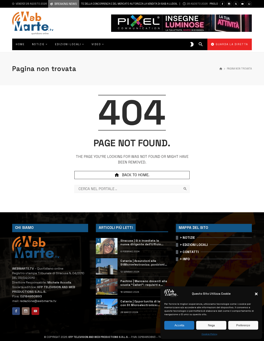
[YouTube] (242, 4)
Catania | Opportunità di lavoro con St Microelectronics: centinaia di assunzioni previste (144, 303)
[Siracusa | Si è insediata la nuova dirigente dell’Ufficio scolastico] (107, 246)
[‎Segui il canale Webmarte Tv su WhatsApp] (249, 4)
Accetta (179, 325)
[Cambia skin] (192, 44)
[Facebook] (222, 4)
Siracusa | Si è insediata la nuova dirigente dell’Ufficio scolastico (140, 242)
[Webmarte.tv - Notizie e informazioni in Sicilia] (32, 23)
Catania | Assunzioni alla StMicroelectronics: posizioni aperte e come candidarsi (142, 263)
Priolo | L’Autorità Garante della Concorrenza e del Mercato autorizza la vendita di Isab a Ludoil (97, 3)
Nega (211, 325)
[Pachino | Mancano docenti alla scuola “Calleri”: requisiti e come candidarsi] (107, 286)
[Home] (220, 69)
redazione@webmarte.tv (38, 301)
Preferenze (243, 325)
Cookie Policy (209, 334)
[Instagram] (229, 4)
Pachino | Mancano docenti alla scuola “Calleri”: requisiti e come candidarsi (143, 283)
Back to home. (135, 175)
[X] (235, 4)
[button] (256, 294)
